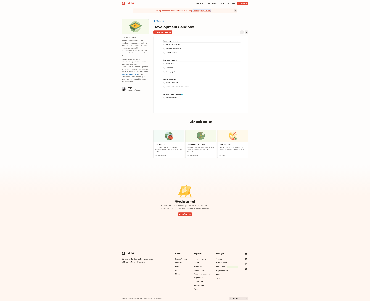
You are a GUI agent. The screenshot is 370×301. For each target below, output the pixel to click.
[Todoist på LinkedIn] (246, 259)
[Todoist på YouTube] (246, 254)
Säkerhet (124, 298)
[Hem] (128, 3)
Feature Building (225, 144)
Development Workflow (196, 144)
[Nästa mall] (246, 32)
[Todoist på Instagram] (246, 264)
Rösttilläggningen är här (202, 11)
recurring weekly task (130, 74)
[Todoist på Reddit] (246, 269)
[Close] (235, 10)
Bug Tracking (160, 144)
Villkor (137, 298)
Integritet (131, 298)
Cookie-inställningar (146, 298)
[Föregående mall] (242, 32)
